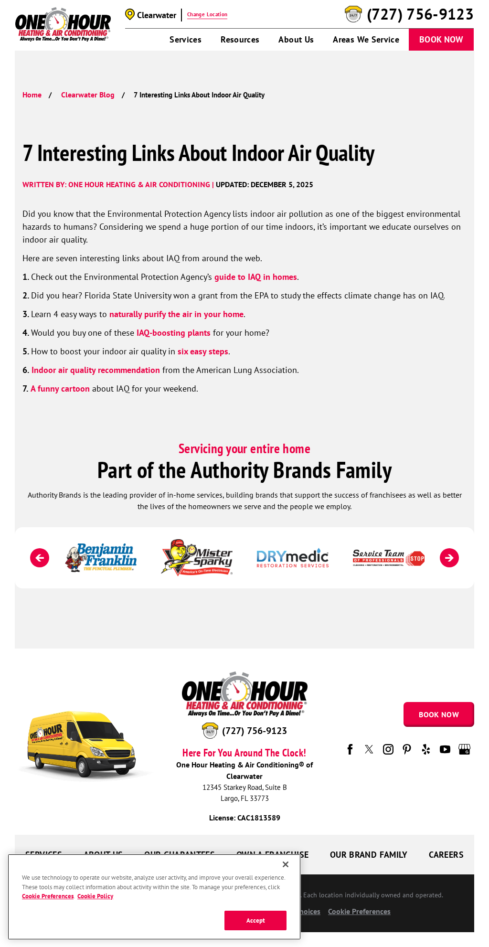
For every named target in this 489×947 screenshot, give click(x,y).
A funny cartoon (60, 388)
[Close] (285, 864)
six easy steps (203, 351)
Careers (446, 854)
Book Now (441, 39)
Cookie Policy (95, 896)
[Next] (449, 557)
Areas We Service (366, 39)
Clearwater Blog (88, 94)
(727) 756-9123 (420, 14)
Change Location (207, 14)
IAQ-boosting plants (174, 332)
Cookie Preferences (48, 896)
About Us (296, 39)
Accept (256, 920)
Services (186, 39)
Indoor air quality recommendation (96, 369)
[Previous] (39, 557)
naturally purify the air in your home (176, 314)
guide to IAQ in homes (255, 276)
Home (32, 94)
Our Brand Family (369, 854)
